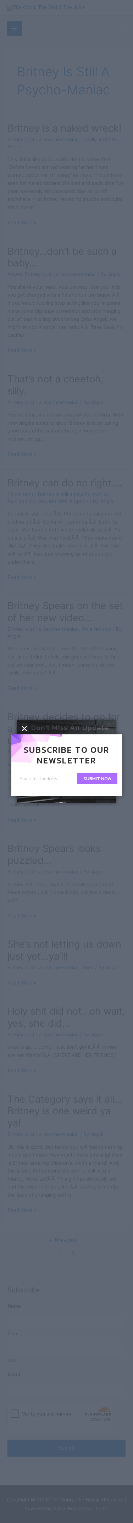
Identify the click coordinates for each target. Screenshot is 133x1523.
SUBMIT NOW (97, 778)
